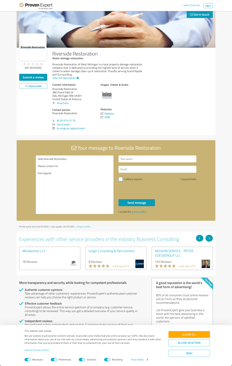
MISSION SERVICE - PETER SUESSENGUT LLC (174, 253)
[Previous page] (199, 238)
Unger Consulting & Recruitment (112, 250)
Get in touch (201, 14)
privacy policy (139, 211)
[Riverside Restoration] (33, 47)
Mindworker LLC (34, 250)
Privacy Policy (41, 350)
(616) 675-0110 (66, 120)
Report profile (83, 226)
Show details (137, 359)
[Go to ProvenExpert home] (35, 6)
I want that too (191, 5)
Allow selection (189, 343)
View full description (64, 78)
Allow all (189, 334)
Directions (63, 103)
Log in (208, 5)
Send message (136, 202)
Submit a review (33, 77)
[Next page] (209, 238)
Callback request (133, 179)
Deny (189, 353)
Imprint (28, 350)
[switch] (54, 359)
